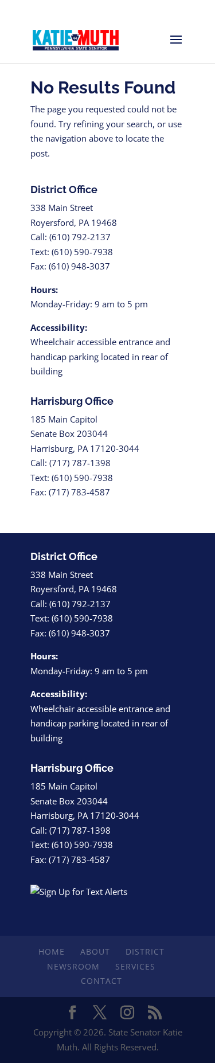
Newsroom (73, 966)
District (145, 951)
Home (51, 951)
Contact (101, 980)
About (95, 951)
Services (135, 966)
